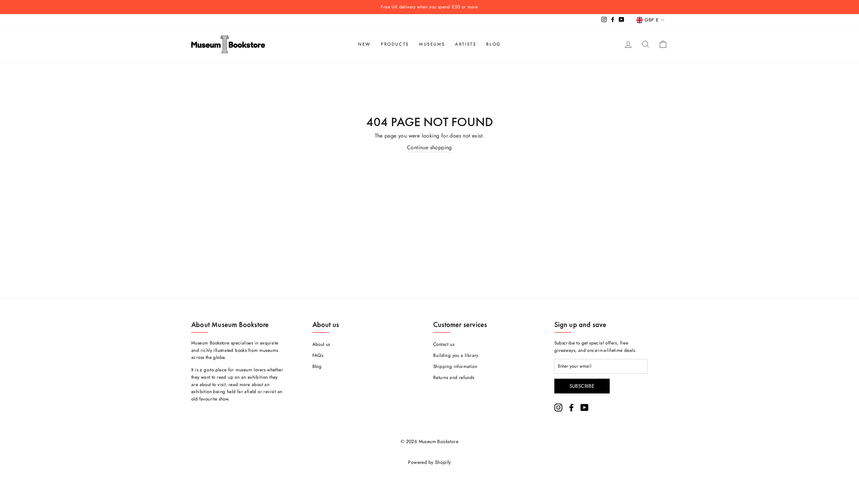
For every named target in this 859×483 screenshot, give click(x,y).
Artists (465, 44)
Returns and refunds (453, 377)
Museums (432, 44)
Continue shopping (429, 147)
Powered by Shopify (429, 462)
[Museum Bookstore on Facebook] (571, 408)
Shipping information (455, 366)
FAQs (317, 355)
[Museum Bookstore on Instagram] (558, 408)
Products (395, 44)
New (364, 44)
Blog (493, 44)
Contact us (443, 344)
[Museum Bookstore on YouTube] (584, 408)
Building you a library (455, 355)
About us (321, 344)
